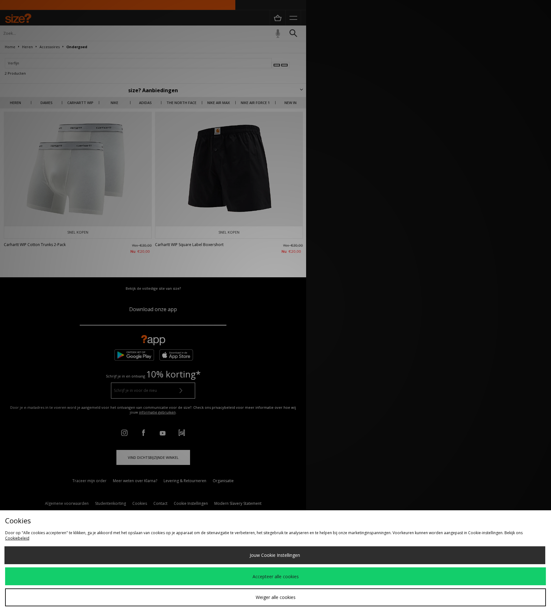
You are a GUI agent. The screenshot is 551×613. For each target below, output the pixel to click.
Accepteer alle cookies (276, 576)
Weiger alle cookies (276, 597)
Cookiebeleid (17, 538)
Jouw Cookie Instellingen (275, 555)
